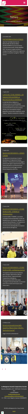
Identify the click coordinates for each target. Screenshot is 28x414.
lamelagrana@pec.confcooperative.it (14, 396)
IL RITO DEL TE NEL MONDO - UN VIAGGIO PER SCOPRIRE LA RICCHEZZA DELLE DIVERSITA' (13, 97)
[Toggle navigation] (24, 2)
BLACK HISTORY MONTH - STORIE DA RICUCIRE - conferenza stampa (14, 268)
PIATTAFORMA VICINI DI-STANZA (13, 39)
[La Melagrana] (4, 2)
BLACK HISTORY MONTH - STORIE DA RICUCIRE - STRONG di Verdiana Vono (13, 211)
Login (14, 411)
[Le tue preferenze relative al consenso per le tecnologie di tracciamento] (2, 412)
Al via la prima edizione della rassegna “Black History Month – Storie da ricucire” (13, 328)
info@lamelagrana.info (14, 394)
